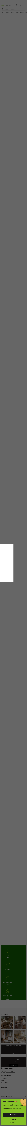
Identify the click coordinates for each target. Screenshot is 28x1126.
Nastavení (13, 1119)
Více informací (13, 1122)
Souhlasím (13, 1115)
